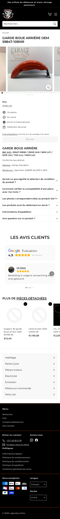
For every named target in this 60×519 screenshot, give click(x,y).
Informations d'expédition (16, 212)
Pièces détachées (31, 298)
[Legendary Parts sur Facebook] (36, 440)
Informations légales (12, 454)
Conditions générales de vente (16, 469)
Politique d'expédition (13, 465)
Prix (4, 102)
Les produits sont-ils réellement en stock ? (26, 205)
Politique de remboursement (16, 457)
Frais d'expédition (10, 134)
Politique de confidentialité (15, 461)
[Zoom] (48, 87)
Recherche (7, 414)
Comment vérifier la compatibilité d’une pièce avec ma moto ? (27, 190)
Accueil (5, 33)
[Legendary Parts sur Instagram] (31, 440)
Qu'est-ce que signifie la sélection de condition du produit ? (28, 181)
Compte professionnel (12, 422)
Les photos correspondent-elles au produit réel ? (29, 198)
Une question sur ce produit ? (18, 218)
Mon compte (8, 426)
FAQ (4, 418)
